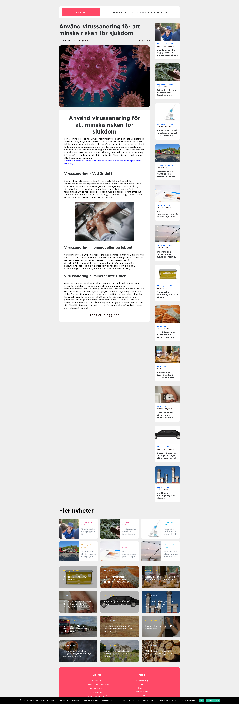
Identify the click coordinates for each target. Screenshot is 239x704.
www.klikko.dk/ (100, 696)
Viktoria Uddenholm (165, 46)
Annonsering (120, 12)
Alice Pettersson (164, 207)
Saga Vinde (84, 40)
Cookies (144, 12)
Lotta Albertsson (164, 126)
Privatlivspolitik (213, 700)
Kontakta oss (159, 12)
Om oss (134, 12)
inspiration (144, 40)
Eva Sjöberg (162, 167)
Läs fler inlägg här (104, 315)
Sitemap (142, 695)
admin (159, 368)
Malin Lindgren (163, 86)
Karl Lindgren (162, 248)
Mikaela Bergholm (164, 409)
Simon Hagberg (163, 328)
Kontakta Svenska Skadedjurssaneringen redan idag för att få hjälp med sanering (102, 162)
